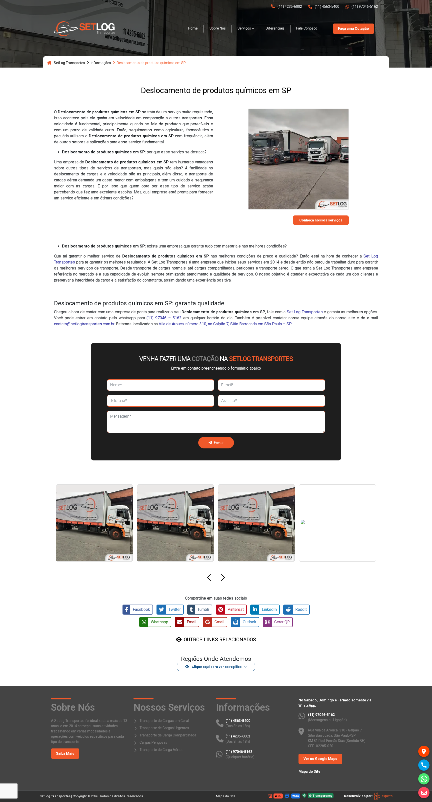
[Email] (424, 792)
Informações (101, 63)
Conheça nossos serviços (320, 220)
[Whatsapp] (424, 778)
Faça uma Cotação (353, 29)
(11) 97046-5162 (365, 7)
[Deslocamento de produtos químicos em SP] (84, 28)
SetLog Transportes (69, 63)
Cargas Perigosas (153, 742)
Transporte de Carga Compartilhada (168, 735)
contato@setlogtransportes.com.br (84, 324)
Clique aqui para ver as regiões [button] (216, 667)
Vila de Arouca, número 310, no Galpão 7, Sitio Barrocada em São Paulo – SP (225, 324)
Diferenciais (275, 28)
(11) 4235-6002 (290, 7)
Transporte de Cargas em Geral (164, 721)
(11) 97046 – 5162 (164, 318)
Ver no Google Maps (320, 759)
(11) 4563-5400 (327, 7)
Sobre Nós (218, 28)
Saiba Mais (65, 753)
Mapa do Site (309, 771)
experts (386, 796)
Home (193, 28)
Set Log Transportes (305, 312)
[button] (209, 578)
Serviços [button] (244, 28)
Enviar (219, 443)
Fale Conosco (306, 28)
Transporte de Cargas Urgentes (164, 728)
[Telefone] (424, 765)
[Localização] (424, 751)
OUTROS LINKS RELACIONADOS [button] (220, 640)
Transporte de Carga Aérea (161, 750)
